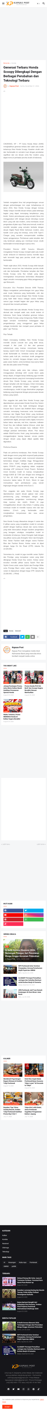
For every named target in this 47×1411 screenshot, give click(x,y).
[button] (3, 3)
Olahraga (5, 1248)
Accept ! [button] (7, 1407)
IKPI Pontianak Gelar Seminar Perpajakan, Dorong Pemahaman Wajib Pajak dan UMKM (30, 968)
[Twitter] (22, 637)
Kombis (5, 1239)
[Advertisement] (23, 33)
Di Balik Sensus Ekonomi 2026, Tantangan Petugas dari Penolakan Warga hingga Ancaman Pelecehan (30, 1325)
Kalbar (4, 1235)
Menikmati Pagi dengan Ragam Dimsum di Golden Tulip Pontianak (12, 1081)
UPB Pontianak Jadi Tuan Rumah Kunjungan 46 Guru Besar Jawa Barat (30, 992)
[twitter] (34, 911)
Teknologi (5, 1252)
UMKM (6, 1266)
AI (4, 1262)
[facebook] (13, 911)
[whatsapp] (34, 919)
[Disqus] (23, 810)
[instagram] (34, 915)
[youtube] (13, 915)
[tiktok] (13, 924)
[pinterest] (13, 919)
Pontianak (33, 1262)
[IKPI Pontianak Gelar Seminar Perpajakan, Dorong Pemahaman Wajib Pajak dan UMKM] (10, 969)
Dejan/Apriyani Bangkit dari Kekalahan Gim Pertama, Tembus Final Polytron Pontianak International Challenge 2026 (29, 1305)
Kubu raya (22, 1262)
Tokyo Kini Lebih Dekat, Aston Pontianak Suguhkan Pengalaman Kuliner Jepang (33, 1110)
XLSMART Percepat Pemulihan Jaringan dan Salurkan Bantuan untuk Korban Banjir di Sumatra (29, 980)
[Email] (32, 637)
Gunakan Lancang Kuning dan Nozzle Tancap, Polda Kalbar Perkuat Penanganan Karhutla (30, 1292)
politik (14, 1266)
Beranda (6, 63)
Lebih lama (40, 844)
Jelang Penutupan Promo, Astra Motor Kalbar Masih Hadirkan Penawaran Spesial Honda (12, 689)
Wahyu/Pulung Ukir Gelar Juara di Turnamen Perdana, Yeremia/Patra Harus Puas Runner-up (30, 1280)
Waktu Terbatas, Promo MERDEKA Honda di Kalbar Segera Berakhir (11, 717)
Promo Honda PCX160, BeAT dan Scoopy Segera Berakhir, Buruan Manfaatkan (34, 689)
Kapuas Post (18, 647)
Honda (13, 63)
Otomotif (18, 631)
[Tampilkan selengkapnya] (37, 637)
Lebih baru (6, 844)
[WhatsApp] (27, 637)
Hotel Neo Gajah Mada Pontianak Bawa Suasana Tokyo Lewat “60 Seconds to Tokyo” (34, 1082)
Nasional (5, 1243)
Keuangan (12, 1262)
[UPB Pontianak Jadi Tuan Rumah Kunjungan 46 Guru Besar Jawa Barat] (10, 993)
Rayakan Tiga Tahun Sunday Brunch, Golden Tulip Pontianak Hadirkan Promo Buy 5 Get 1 (12, 1110)
